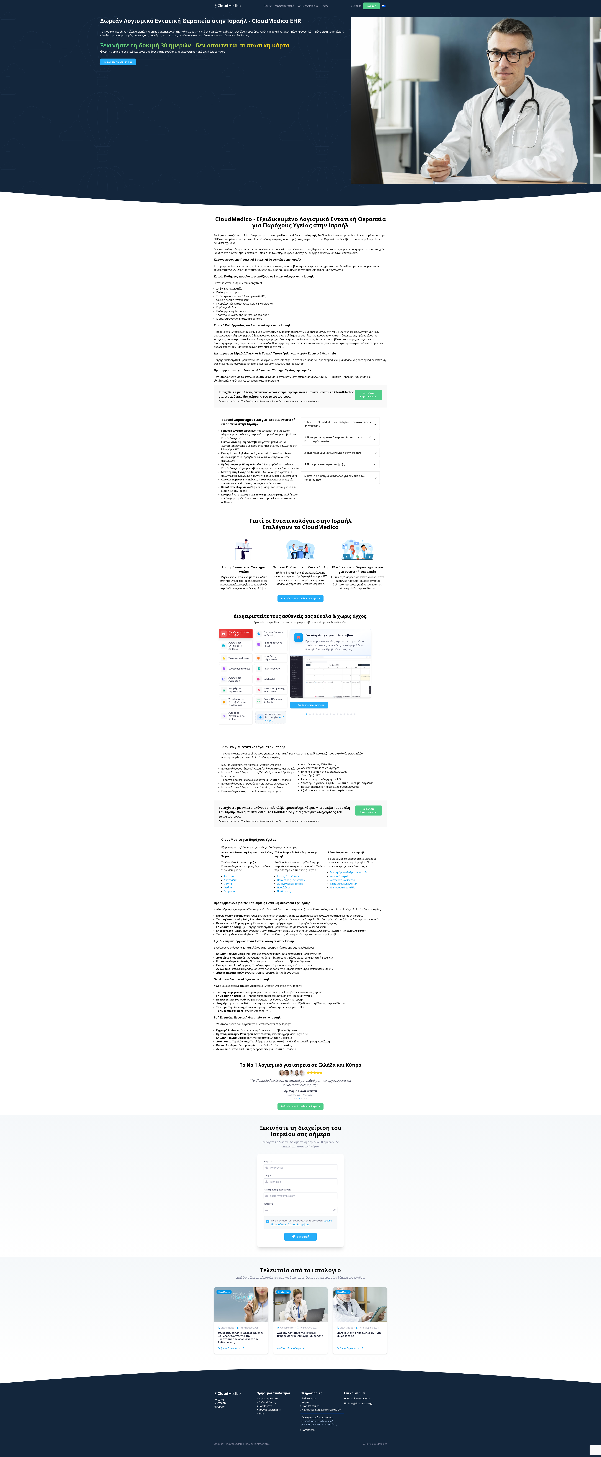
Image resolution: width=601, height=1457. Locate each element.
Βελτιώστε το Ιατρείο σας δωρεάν (300, 598)
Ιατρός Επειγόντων (288, 876)
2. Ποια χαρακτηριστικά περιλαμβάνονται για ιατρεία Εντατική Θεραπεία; (338, 439)
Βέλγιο (228, 883)
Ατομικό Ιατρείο (339, 876)
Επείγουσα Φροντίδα (342, 887)
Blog (261, 1413)
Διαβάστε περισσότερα (311, 704)
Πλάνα (324, 5)
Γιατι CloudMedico (307, 5)
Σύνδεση (356, 6)
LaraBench (308, 1430)
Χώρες (305, 1402)
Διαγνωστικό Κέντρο (342, 880)
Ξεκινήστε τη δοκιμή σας (118, 61)
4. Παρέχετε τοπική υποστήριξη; (324, 464)
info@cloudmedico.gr (360, 1403)
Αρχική (268, 5)
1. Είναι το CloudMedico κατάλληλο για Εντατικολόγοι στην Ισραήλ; (337, 424)
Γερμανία (229, 891)
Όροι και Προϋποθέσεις (228, 1444)
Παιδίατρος (284, 891)
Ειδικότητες (308, 1398)
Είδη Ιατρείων (310, 1406)
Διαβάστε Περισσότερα (229, 1348)
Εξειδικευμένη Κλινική (343, 883)
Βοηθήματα (265, 1406)
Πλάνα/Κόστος (267, 1402)
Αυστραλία (230, 880)
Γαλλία (228, 887)
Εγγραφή (371, 5)
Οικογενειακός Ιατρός (290, 883)
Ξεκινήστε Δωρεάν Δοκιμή (368, 395)
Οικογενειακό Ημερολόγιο (317, 1417)
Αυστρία (229, 876)
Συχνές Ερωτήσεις (269, 1409)
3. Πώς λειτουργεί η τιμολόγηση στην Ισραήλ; (332, 452)
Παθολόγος (283, 887)
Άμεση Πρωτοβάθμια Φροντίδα (348, 872)
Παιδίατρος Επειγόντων (291, 880)
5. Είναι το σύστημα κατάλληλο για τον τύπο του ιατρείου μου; (334, 477)
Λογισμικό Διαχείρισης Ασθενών (321, 1409)
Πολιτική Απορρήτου (298, 1224)
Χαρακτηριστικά (284, 5)
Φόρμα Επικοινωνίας (357, 1398)
